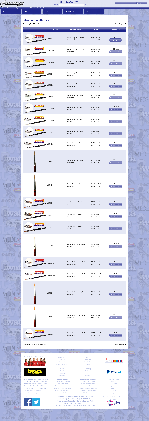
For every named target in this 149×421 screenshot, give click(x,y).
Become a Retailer (62, 364)
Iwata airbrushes (41, 381)
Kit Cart (113, 381)
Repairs (88, 359)
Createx (26, 390)
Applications (62, 373)
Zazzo (45, 384)
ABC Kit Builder (88, 393)
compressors (31, 384)
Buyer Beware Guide (62, 390)
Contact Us (62, 357)
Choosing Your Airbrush (62, 381)
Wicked (32, 390)
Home (3, 8)
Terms (88, 373)
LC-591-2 (50, 316)
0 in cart (116, 37)
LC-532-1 (50, 74)
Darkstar (39, 390)
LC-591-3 (50, 334)
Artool (26, 386)
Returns (88, 371)
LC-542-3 (50, 161)
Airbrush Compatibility (88, 390)
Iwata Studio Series (88, 384)
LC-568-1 (50, 203)
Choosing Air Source (88, 381)
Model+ (55, 29)
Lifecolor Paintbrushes (38, 8)
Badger (35, 393)
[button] (121, 3)
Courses (62, 375)
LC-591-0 (50, 245)
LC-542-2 (50, 144)
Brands (62, 371)
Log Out (114, 393)
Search (55, 5)
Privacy (113, 388)
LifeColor (32, 386)
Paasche (27, 393)
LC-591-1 (50, 293)
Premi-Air (27, 388)
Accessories (25, 8)
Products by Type (13, 8)
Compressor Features (88, 386)
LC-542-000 (51, 120)
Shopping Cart (114, 379)
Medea (39, 384)
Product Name (75, 29)
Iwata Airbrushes (62, 384)
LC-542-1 (50, 132)
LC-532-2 (50, 85)
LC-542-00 (50, 108)
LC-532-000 (51, 62)
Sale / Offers (88, 362)
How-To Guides (62, 393)
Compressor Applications (88, 388)
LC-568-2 (50, 215)
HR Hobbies (40, 386)
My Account (114, 386)
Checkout (114, 384)
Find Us (62, 359)
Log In (114, 390)
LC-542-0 (50, 96)
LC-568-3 (50, 227)
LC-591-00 (50, 263)
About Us (62, 362)
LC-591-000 (51, 275)
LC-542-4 (50, 185)
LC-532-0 (50, 39)
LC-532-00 (50, 50)
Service (88, 357)
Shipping (88, 369)
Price (96, 29)
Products (62, 369)
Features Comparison (62, 386)
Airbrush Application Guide (62, 388)
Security (88, 375)
